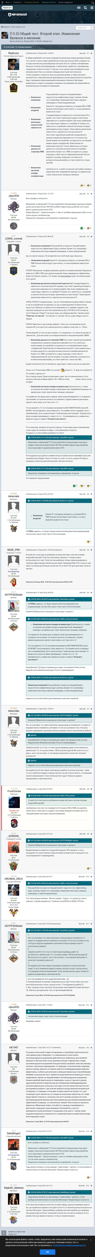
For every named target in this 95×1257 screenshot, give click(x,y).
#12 (87, 1005)
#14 (87, 1131)
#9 (88, 834)
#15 (87, 1186)
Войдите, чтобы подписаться (14, 27)
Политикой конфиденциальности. (69, 1245)
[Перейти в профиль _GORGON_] (13, 847)
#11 (87, 924)
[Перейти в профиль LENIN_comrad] (13, 249)
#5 (88, 550)
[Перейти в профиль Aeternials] (13, 507)
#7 (88, 709)
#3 (88, 236)
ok (47, 1252)
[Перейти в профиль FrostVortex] (14, 802)
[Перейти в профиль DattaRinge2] (13, 1144)
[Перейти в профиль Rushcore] (4, 35)
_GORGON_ (13, 836)
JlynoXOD (13, 195)
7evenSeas (64, 599)
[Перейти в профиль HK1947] (13, 1058)
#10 (87, 877)
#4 (88, 494)
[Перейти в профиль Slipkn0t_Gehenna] (13, 1199)
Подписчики (82, 28)
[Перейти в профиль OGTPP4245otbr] (13, 606)
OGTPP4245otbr (14, 594)
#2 (88, 194)
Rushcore (19, 41)
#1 (88, 53)
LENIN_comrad (13, 238)
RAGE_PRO (13, 549)
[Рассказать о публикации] (91, 53)
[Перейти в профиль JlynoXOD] (13, 207)
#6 (88, 592)
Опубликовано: (39, 53)
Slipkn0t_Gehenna (13, 1187)
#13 (87, 1048)
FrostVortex (14, 791)
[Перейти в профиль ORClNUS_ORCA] (13, 890)
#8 (88, 789)
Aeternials (13, 496)
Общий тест (47, 41)
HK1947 (13, 1047)
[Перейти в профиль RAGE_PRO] (13, 561)
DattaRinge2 (13, 1133)
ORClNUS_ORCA (14, 878)
